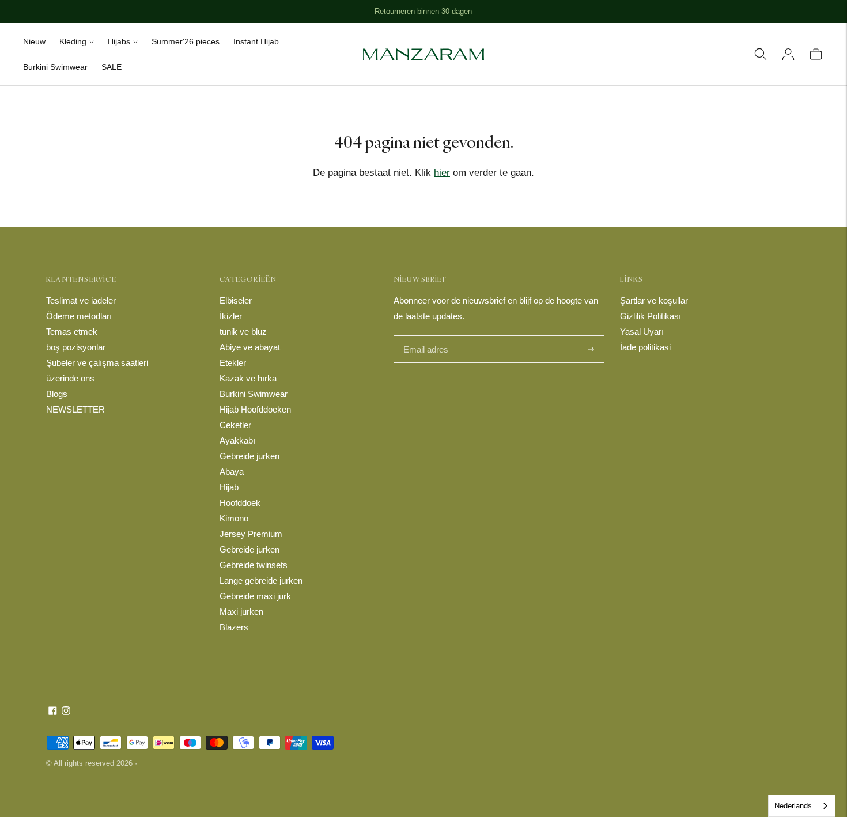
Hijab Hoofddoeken (255, 409)
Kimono (234, 518)
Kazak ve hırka (248, 378)
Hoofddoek (240, 503)
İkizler (231, 316)
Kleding (72, 41)
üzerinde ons (70, 378)
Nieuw (34, 41)
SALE (111, 66)
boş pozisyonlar (75, 347)
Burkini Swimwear (55, 66)
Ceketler (235, 425)
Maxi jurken (241, 611)
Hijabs (119, 41)
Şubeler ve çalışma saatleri (97, 363)
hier (442, 172)
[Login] (788, 54)
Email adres (425, 336)
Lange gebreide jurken (261, 580)
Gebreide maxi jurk (255, 596)
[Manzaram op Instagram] (66, 712)
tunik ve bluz (243, 331)
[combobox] (801, 806)
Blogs (56, 394)
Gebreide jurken (249, 456)
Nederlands (793, 805)
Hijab (229, 487)
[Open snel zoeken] (761, 54)
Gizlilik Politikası (650, 316)
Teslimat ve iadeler (81, 300)
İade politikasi (645, 347)
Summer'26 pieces (186, 41)
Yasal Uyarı (642, 331)
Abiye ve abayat (250, 347)
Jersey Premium (251, 534)
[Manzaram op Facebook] (52, 712)
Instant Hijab (256, 41)
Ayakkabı (237, 440)
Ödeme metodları (79, 316)
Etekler (233, 363)
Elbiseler (236, 300)
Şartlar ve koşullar (654, 300)
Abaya (232, 471)
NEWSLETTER (75, 409)
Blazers (234, 627)
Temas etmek (71, 331)
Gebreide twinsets (254, 565)
